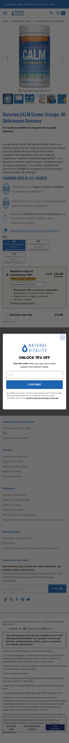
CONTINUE (34, 384)
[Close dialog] (62, 337)
